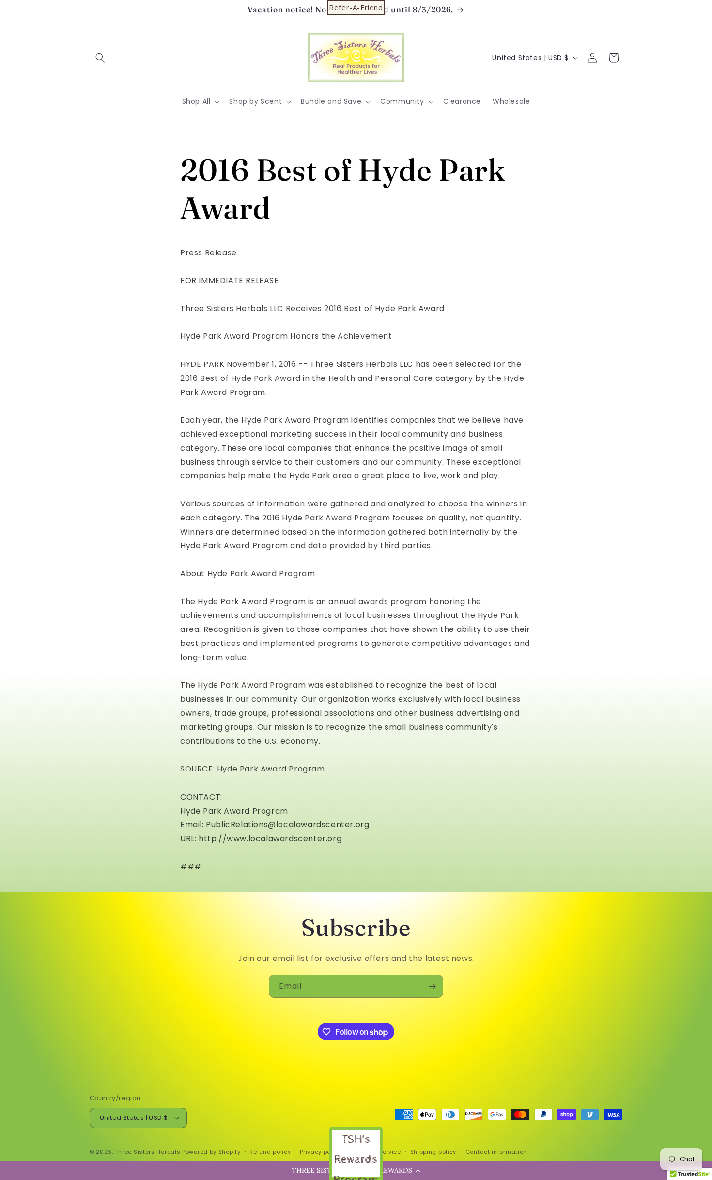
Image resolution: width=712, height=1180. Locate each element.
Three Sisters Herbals (148, 1152)
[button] (100, 57)
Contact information (496, 1152)
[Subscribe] (432, 986)
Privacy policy (320, 1152)
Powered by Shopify (211, 1152)
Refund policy (270, 1152)
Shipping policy (433, 1152)
